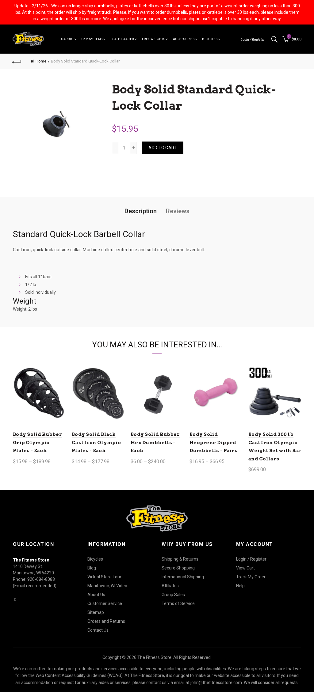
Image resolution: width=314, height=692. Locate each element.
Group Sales (173, 594)
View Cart (245, 567)
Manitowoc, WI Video (107, 585)
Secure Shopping (178, 567)
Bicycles (209, 39)
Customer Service (104, 603)
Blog (91, 567)
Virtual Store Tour (104, 576)
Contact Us (98, 630)
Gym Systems (92, 39)
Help (240, 585)
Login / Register (253, 40)
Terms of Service (178, 603)
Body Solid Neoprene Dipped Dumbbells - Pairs (213, 442)
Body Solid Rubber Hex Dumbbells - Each (155, 442)
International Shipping (183, 576)
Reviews (178, 211)
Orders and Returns (106, 621)
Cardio (67, 39)
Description (140, 211)
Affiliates (170, 585)
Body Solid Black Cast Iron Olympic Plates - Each (96, 442)
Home (41, 61)
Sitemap (95, 612)
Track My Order (251, 576)
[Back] (17, 61)
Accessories (184, 39)
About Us (96, 594)
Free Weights (153, 39)
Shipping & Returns (180, 559)
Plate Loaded (122, 39)
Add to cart (162, 147)
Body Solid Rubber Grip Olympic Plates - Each (37, 442)
